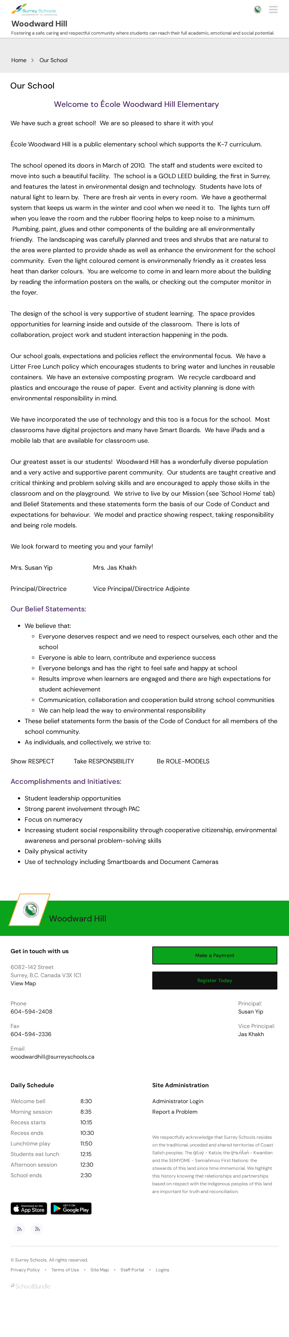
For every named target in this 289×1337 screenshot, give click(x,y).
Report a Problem (174, 1111)
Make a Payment (214, 955)
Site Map (100, 1270)
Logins (163, 1270)
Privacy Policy (25, 1270)
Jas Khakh (251, 1034)
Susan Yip (250, 1011)
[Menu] (273, 9)
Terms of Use (65, 1270)
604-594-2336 (31, 1034)
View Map (23, 983)
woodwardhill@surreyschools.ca (52, 1056)
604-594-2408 (32, 1011)
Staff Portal (132, 1270)
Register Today (215, 980)
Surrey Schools (31, 1260)
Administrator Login (177, 1101)
